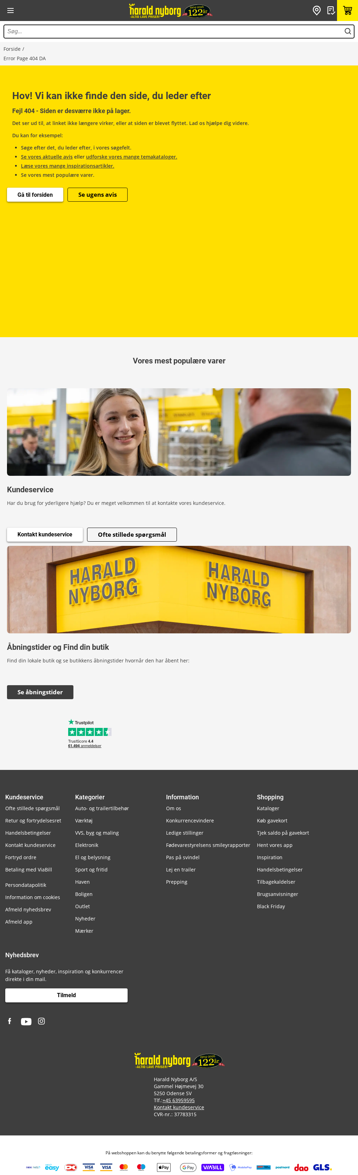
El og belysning (92, 857)
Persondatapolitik (25, 885)
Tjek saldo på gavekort (283, 832)
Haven (82, 881)
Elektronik (86, 845)
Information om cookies (32, 897)
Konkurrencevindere (190, 820)
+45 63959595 (179, 1100)
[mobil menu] (10, 10)
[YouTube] (26, 1021)
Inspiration (269, 857)
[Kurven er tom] (347, 10)
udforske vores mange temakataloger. (131, 156)
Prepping (176, 881)
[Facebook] (10, 1021)
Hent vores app (275, 845)
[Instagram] (42, 1021)
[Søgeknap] (347, 31)
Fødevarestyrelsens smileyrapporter (208, 845)
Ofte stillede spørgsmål (132, 534)
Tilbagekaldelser (276, 881)
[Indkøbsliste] (332, 10)
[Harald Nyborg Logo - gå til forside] (170, 10)
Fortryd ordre (20, 857)
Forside (12, 49)
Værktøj (84, 820)
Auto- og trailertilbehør (102, 808)
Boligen (84, 894)
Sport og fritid (91, 869)
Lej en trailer (181, 869)
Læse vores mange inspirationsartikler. (67, 165)
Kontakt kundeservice (44, 534)
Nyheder (85, 918)
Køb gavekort (272, 820)
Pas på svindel (183, 857)
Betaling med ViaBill (28, 869)
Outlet (82, 906)
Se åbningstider (40, 692)
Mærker (84, 930)
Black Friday (271, 906)
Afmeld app (19, 921)
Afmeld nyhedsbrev (28, 909)
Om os (173, 808)
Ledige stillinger (184, 832)
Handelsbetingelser (28, 832)
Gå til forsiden (35, 195)
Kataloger (268, 808)
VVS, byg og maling (97, 832)
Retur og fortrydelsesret (33, 820)
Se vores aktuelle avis (47, 156)
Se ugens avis (97, 194)
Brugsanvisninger (277, 894)
